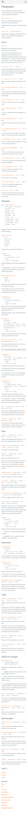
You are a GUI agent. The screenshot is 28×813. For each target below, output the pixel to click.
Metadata (11, 204)
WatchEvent (8, 660)
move (2, 406)
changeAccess (5, 318)
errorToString (5, 79)
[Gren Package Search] (2, 2)
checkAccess (5, 296)
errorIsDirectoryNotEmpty (9, 147)
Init (2, 787)
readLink (4, 635)
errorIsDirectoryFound (8, 108)
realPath (4, 418)
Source (3, 777)
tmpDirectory (5, 749)
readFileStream (21, 466)
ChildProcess (5, 792)
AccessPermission (10, 275)
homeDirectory (5, 722)
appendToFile (5, 445)
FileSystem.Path (5, 800)
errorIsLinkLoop (6, 166)
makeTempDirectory (7, 580)
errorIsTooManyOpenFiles (9, 118)
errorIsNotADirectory (8, 139)
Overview (3, 772)
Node (2, 784)
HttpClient (4, 802)
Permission (8, 18)
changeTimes (5, 381)
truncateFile (5, 501)
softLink (4, 617)
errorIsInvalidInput (7, 181)
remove (3, 517)
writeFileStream (6, 493)
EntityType (8, 235)
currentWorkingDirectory (9, 732)
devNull (3, 759)
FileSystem (4, 795)
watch (3, 693)
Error (6, 46)
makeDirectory (5, 562)
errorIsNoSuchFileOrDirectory (11, 129)
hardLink (4, 598)
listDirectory (5, 546)
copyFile (4, 435)
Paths (3, 558)
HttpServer (4, 805)
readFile (4, 453)
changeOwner (5, 354)
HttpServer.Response (7, 808)
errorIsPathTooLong (7, 175)
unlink (3, 644)
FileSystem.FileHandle (7, 797)
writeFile (4, 481)
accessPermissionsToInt (9, 339)
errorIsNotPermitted (7, 158)
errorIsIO (4, 190)
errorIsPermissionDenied (9, 87)
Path (20, 133)
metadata (4, 253)
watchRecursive (6, 706)
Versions (3, 775)
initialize (4, 31)
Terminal (3, 789)
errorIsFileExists (7, 99)
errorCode (4, 66)
